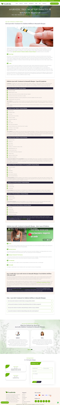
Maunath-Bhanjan (21, 14)
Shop (40, 3)
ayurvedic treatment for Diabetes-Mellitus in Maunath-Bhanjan (24, 51)
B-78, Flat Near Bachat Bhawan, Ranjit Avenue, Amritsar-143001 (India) (29, 0)
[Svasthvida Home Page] (6, 3)
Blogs (36, 3)
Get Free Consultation (4, 402)
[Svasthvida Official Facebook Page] (2, 1)
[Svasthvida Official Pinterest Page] (7, 1)
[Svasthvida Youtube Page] (10, 1)
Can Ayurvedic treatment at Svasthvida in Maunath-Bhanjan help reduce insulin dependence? (23, 311)
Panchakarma (31, 3)
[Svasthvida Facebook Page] (36, 401)
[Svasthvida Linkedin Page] (46, 401)
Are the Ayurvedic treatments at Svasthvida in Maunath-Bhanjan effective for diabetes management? (24, 304)
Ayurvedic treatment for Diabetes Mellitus (29, 288)
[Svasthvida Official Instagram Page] (4, 1)
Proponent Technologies (40, 404)
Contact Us (44, 3)
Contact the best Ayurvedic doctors (19, 289)
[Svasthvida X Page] (41, 401)
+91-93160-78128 (51, 0)
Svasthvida (11, 216)
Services (25, 3)
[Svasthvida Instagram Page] (38, 401)
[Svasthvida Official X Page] (5, 1)
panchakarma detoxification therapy (43, 282)
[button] (28, 349)
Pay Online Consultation (54, 3)
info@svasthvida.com (44, 0)
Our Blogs (24, 398)
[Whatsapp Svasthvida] (58, 402)
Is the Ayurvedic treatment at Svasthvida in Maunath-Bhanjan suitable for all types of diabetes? (23, 307)
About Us (21, 3)
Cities (16, 14)
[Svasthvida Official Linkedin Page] (9, 1)
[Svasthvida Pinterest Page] (44, 401)
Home (17, 3)
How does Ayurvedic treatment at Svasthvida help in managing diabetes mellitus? (21, 300)
